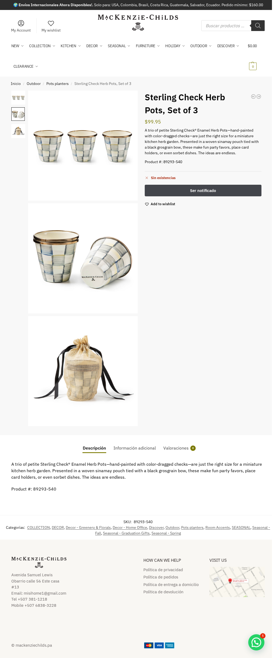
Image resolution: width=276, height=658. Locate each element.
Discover (156, 527)
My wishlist (51, 30)
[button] (256, 56)
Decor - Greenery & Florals (88, 527)
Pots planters (57, 83)
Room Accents (217, 527)
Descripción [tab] (94, 448)
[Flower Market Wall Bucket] (253, 96)
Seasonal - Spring (166, 533)
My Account (21, 30)
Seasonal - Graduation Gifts (126, 533)
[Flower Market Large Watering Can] (258, 96)
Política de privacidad (163, 569)
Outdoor (34, 83)
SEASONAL (241, 527)
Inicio (16, 83)
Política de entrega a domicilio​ (171, 584)
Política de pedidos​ (160, 577)
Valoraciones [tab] (178, 448)
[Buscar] (258, 25)
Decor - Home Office (130, 527)
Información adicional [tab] (134, 448)
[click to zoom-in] (83, 146)
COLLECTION (38, 527)
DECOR (58, 527)
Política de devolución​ (163, 591)
